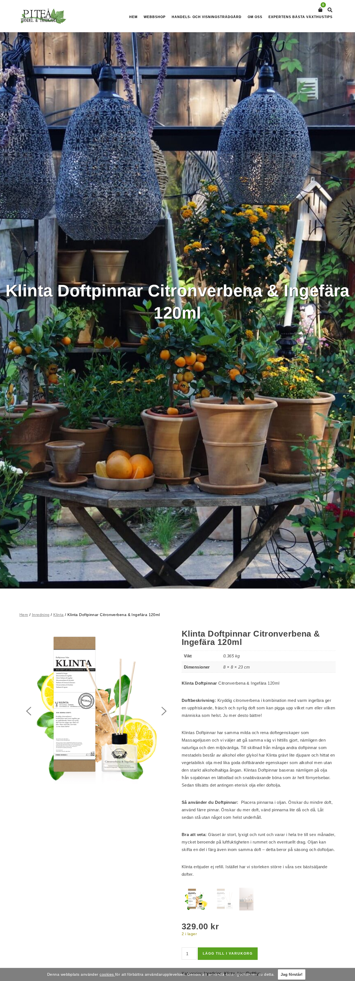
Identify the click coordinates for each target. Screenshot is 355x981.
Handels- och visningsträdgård (207, 17)
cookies (107, 974)
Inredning (41, 615)
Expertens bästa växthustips (300, 17)
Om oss (255, 17)
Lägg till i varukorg (228, 953)
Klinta (58, 615)
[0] (320, 10)
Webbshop (155, 17)
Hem (133, 17)
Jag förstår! (292, 974)
